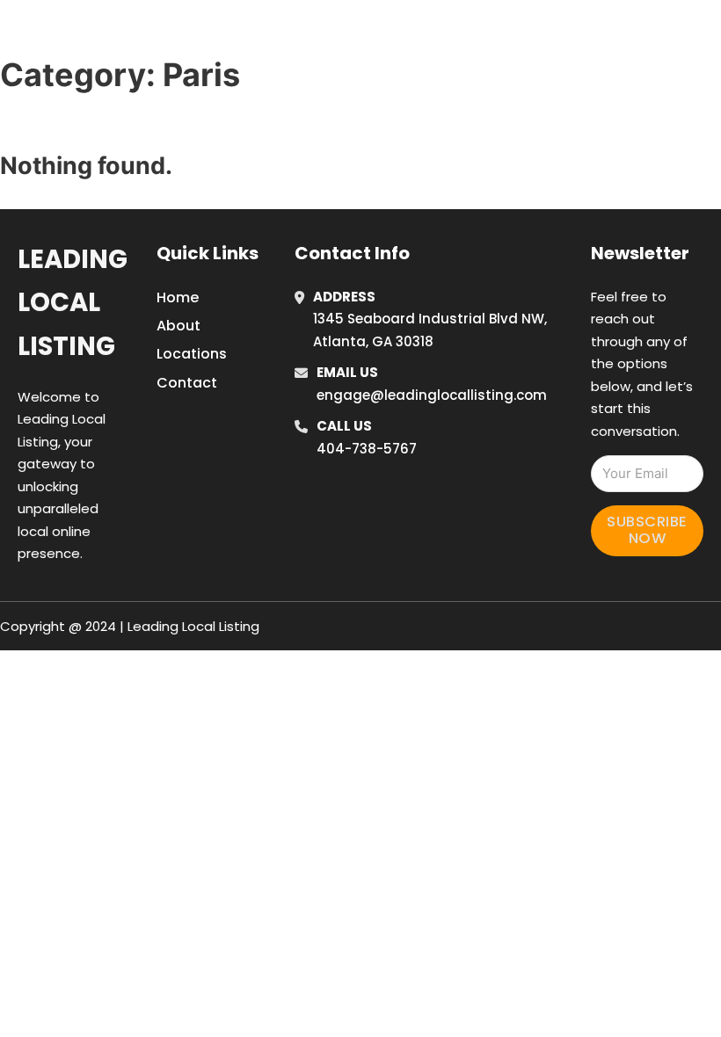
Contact (187, 383)
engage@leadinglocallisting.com (432, 395)
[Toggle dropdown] (708, 34)
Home (510, 34)
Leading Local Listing (72, 303)
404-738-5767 (367, 448)
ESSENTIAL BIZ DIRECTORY (178, 33)
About (178, 325)
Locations (589, 34)
